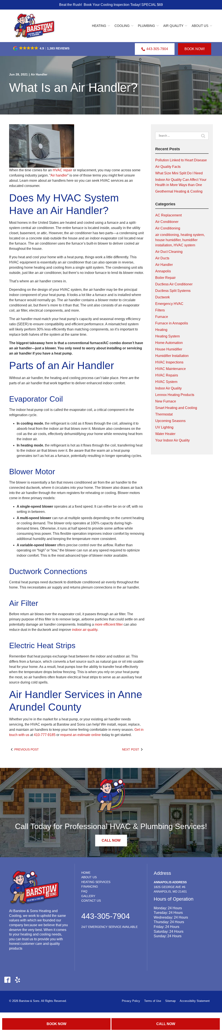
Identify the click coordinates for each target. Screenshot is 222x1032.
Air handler (59, 175)
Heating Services (95, 882)
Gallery (88, 896)
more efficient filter (109, 624)
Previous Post (26, 749)
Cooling (122, 26)
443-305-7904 (157, 49)
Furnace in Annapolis (171, 323)
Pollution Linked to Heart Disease (181, 160)
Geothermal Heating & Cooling (178, 191)
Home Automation (169, 343)
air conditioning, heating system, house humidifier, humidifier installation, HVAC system (180, 240)
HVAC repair (62, 170)
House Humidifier (168, 349)
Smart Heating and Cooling (176, 408)
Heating (99, 26)
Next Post (130, 749)
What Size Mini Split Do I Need (179, 173)
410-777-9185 (45, 735)
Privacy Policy (131, 1001)
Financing (89, 886)
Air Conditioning (167, 228)
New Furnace (165, 401)
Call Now (165, 1024)
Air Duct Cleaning (169, 252)
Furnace (161, 317)
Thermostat (164, 414)
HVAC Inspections (169, 362)
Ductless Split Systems (173, 291)
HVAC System (166, 382)
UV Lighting (164, 427)
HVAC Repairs (166, 375)
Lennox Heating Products (174, 395)
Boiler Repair (165, 278)
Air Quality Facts (168, 166)
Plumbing (146, 26)
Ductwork (162, 297)
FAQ (84, 891)
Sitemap (170, 1001)
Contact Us (91, 900)
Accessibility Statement (195, 1001)
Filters (160, 310)
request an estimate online (80, 735)
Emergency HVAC (169, 304)
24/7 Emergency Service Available (109, 927)
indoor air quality (84, 629)
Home (85, 872)
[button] (41, 48)
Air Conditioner (166, 222)
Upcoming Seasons (170, 421)
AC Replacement (168, 215)
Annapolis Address (170, 882)
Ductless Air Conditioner (174, 284)
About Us (200, 26)
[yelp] (17, 979)
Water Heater (165, 434)
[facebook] (7, 979)
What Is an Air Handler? (73, 87)
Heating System (167, 336)
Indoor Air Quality (168, 388)
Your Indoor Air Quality (172, 440)
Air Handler (39, 74)
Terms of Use (152, 1001)
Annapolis (163, 271)
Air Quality (173, 26)
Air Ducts (162, 258)
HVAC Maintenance (170, 369)
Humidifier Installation (172, 356)
